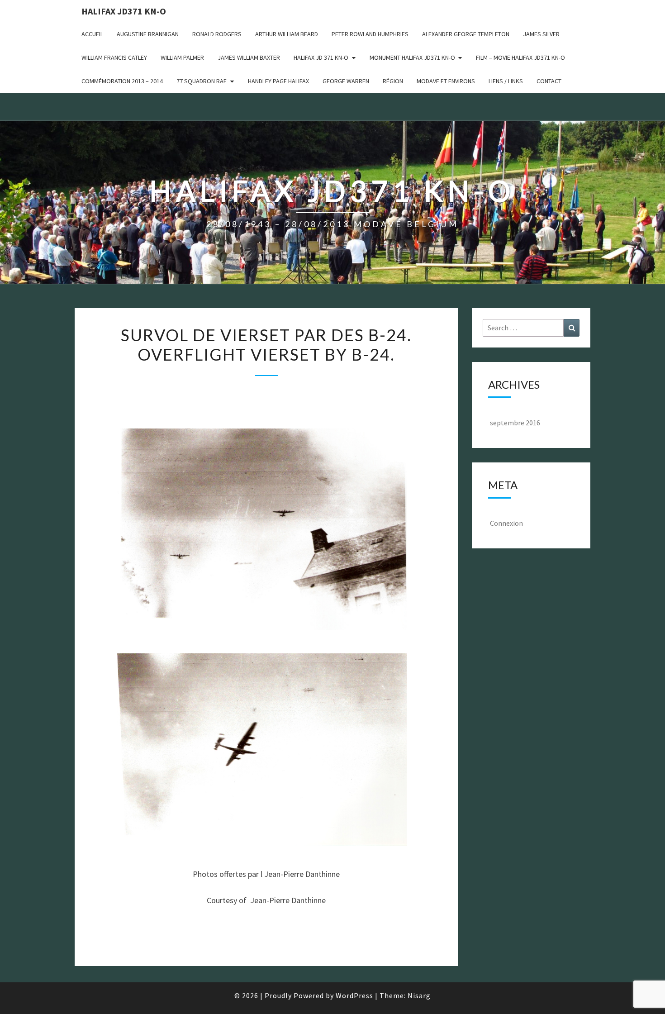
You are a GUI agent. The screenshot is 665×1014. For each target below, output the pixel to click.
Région (393, 81)
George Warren (346, 81)
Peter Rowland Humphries (370, 34)
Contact (549, 81)
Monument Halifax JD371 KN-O (412, 57)
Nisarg (419, 995)
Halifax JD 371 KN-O (321, 57)
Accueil (92, 34)
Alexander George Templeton (465, 34)
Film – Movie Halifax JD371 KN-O (520, 57)
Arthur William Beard (286, 34)
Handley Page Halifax (278, 81)
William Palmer (182, 57)
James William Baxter (249, 57)
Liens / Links (506, 81)
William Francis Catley (114, 57)
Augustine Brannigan (148, 34)
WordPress (354, 995)
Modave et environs (446, 81)
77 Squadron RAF (201, 81)
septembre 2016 (515, 422)
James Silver (541, 34)
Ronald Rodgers (217, 34)
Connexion (506, 523)
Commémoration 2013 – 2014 (122, 81)
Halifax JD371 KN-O (123, 11)
